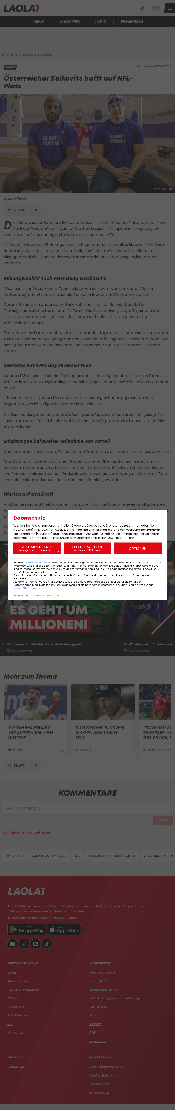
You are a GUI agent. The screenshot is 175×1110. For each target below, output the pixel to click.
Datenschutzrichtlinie (45, 595)
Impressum (20, 595)
